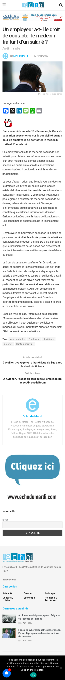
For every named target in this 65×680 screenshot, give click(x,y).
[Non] (60, 667)
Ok (33, 675)
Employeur (34, 339)
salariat (8, 344)
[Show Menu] (4, 5)
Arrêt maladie (17, 339)
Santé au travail (24, 344)
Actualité (7, 593)
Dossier (28, 593)
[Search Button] (60, 5)
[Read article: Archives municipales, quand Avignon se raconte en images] (9, 618)
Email (5, 519)
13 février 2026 (41, 56)
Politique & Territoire (51, 599)
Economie (29, 597)
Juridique (49, 339)
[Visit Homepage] (33, 5)
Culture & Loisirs (7, 599)
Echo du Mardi (20, 56)
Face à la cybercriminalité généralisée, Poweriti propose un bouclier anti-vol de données (39, 633)
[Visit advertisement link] (32, 19)
